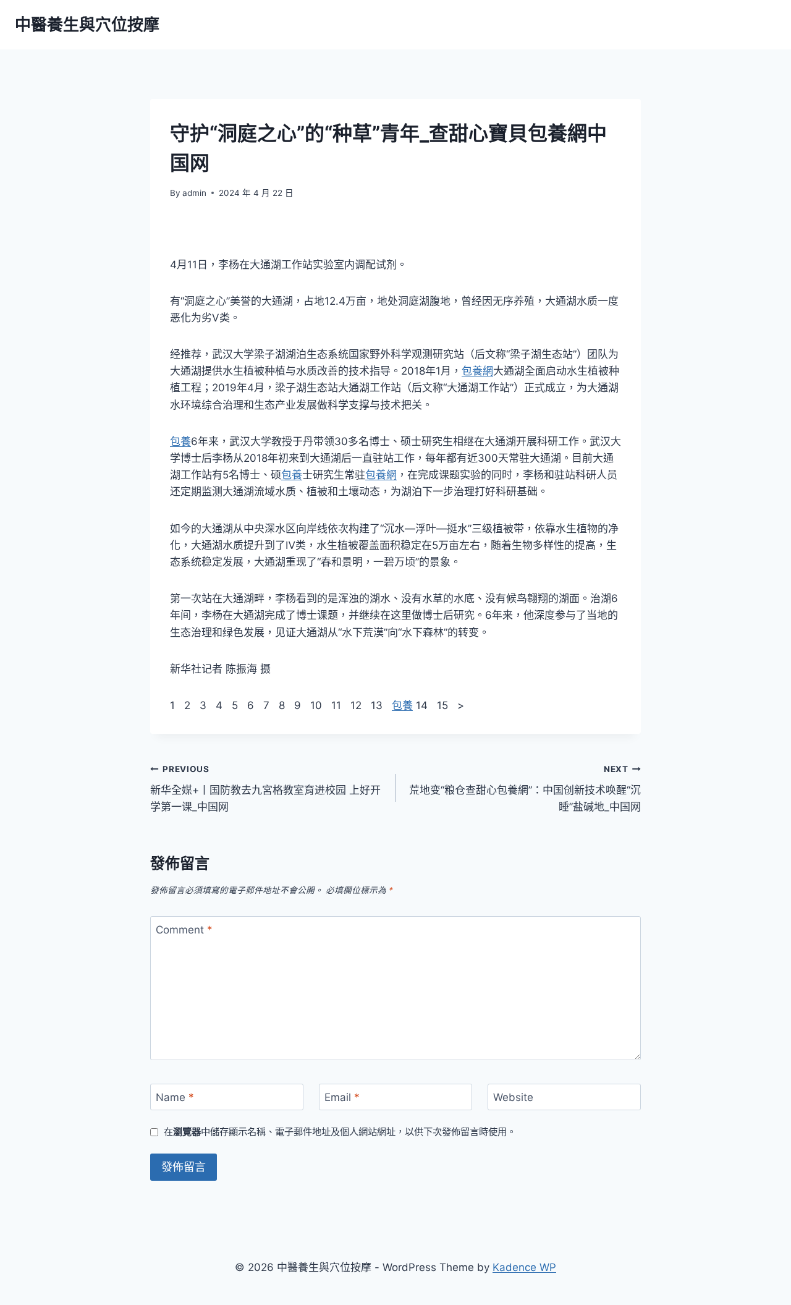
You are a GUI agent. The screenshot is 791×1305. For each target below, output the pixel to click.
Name (175, 1097)
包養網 (477, 371)
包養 (180, 441)
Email (342, 1097)
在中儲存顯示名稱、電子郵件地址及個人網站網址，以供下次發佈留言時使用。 (340, 1131)
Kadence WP (524, 1267)
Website (513, 1097)
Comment (184, 930)
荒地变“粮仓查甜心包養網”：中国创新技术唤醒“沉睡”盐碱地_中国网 (525, 789)
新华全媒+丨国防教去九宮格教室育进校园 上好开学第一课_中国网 (265, 789)
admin (194, 193)
